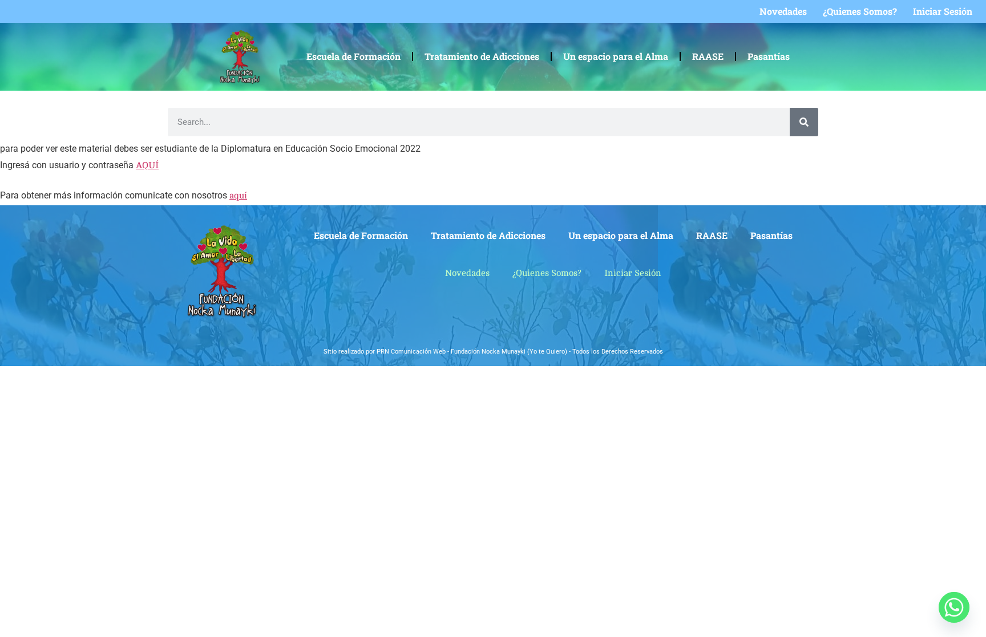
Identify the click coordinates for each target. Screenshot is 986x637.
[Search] (804, 122)
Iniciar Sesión (942, 11)
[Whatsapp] (954, 607)
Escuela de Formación (353, 56)
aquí (238, 195)
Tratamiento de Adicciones (482, 56)
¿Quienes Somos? (860, 11)
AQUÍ (147, 165)
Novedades (783, 11)
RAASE (708, 56)
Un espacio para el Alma (615, 56)
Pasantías (768, 56)
